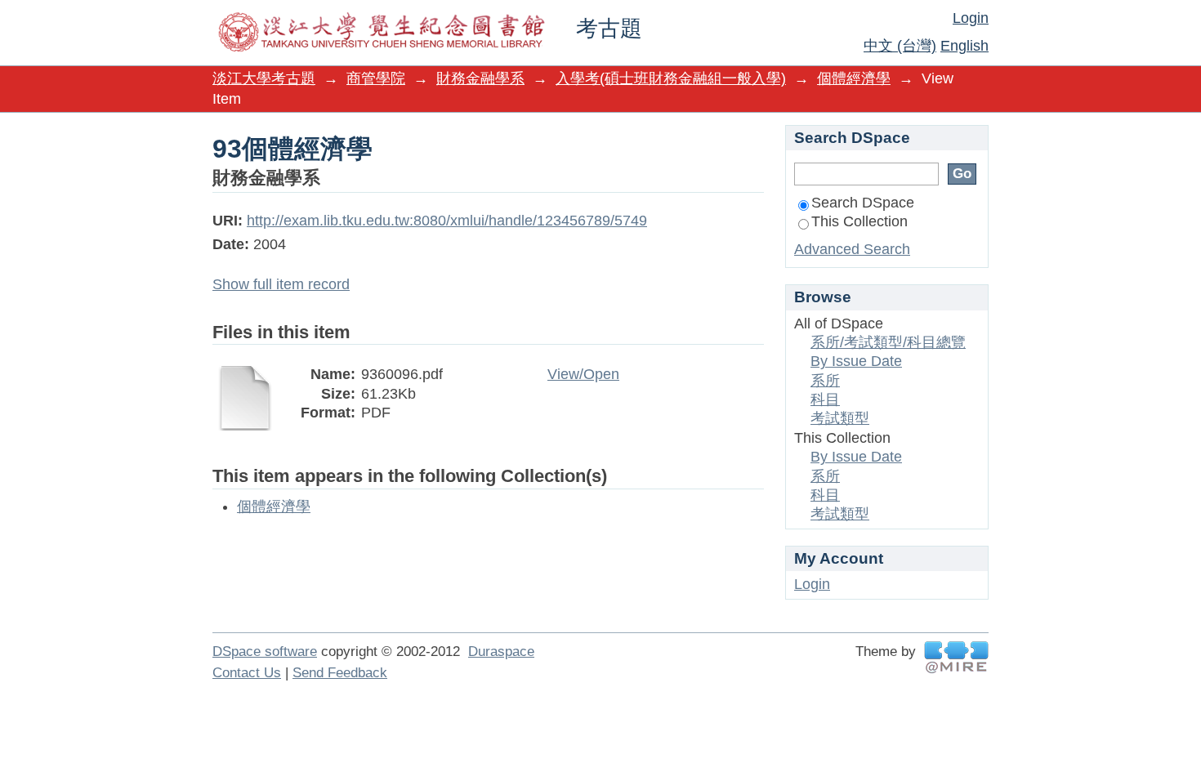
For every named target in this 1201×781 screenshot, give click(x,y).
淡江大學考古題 (263, 78)
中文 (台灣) (900, 46)
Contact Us (246, 673)
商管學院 (375, 78)
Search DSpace (862, 202)
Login (971, 18)
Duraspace (501, 651)
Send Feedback (339, 673)
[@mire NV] (956, 657)
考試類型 (839, 418)
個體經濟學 (854, 78)
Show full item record (281, 284)
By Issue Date (856, 361)
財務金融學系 (480, 78)
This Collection (859, 221)
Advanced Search (852, 249)
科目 (825, 399)
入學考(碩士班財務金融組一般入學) (671, 78)
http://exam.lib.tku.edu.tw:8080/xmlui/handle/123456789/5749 (447, 220)
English (964, 46)
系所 (825, 381)
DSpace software (264, 651)
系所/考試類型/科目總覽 (888, 342)
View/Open (583, 374)
